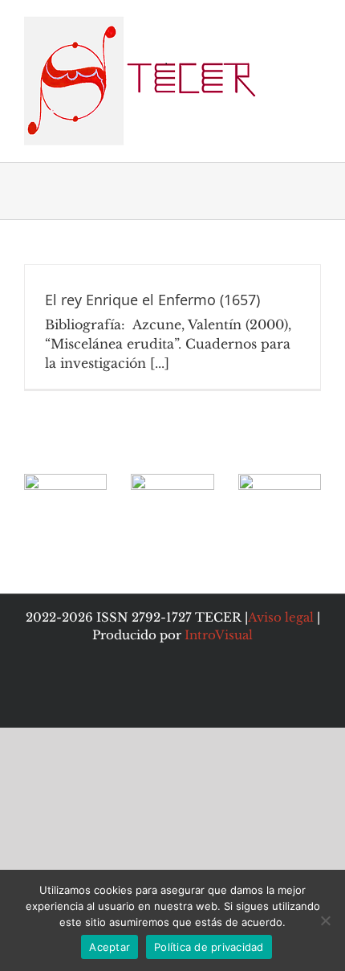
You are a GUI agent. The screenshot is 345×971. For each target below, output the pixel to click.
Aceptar (109, 946)
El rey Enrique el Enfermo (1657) (152, 299)
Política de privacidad (209, 946)
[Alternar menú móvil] (314, 24)
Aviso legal (281, 617)
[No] (325, 920)
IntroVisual (219, 635)
